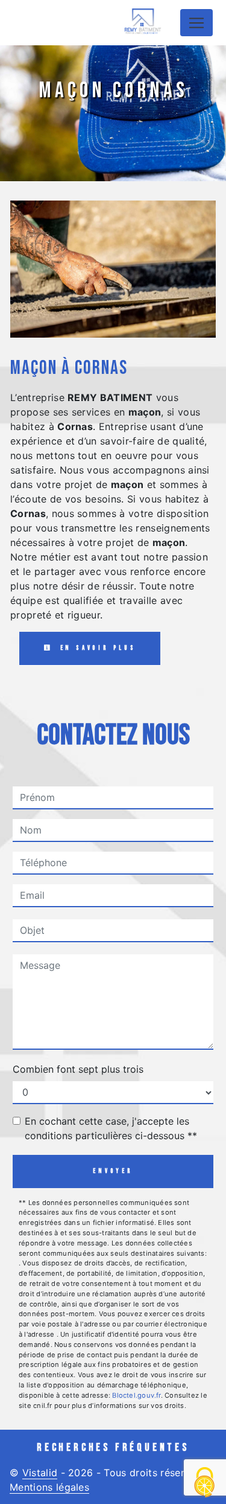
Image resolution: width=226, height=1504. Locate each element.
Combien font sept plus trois (78, 1069)
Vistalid (40, 1473)
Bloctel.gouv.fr (136, 1395)
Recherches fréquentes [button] (113, 1447)
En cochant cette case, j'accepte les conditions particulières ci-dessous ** (111, 1128)
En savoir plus (96, 648)
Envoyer (113, 1171)
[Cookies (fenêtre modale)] (205, 1483)
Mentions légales (49, 1487)
